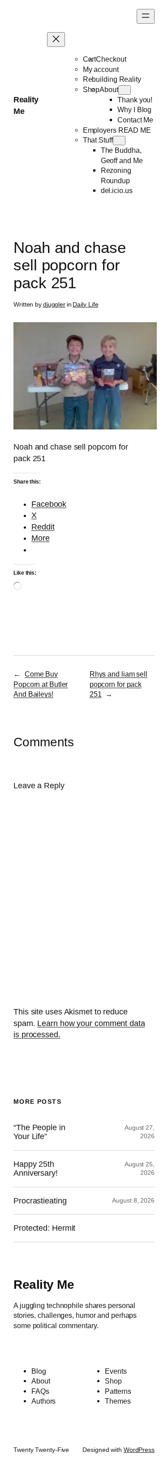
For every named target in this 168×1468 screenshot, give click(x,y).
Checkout (111, 59)
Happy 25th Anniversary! (35, 1169)
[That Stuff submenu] (119, 140)
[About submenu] (124, 90)
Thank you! (134, 100)
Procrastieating (40, 1200)
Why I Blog (134, 109)
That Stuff (98, 140)
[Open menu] (146, 16)
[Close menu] (56, 39)
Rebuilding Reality (112, 79)
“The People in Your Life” (39, 1132)
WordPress (139, 1449)
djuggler (54, 304)
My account (101, 69)
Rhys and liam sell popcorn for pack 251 (118, 684)
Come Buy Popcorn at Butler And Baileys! (40, 684)
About (108, 89)
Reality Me (43, 1284)
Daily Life (85, 304)
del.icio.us (117, 190)
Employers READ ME (117, 130)
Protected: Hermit (44, 1228)
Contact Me (135, 120)
